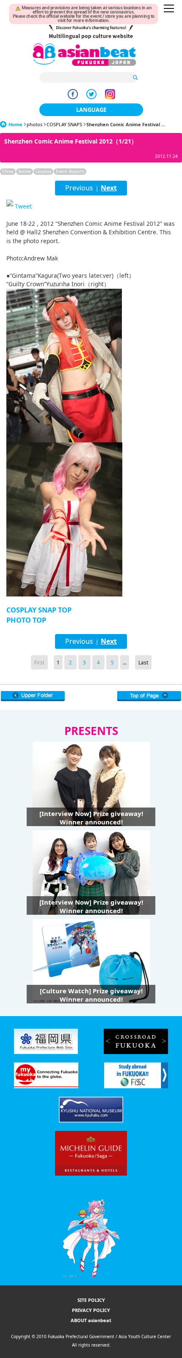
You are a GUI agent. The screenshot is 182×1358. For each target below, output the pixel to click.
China (8, 171)
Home (15, 124)
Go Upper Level (33, 696)
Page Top (149, 696)
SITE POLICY (91, 1300)
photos (34, 124)
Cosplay (43, 171)
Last (143, 662)
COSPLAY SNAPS (64, 124)
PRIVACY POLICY (91, 1310)
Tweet (23, 206)
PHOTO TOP (26, 620)
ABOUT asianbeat (91, 1320)
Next (109, 187)
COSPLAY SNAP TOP (39, 610)
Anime (24, 171)
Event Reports (70, 171)
